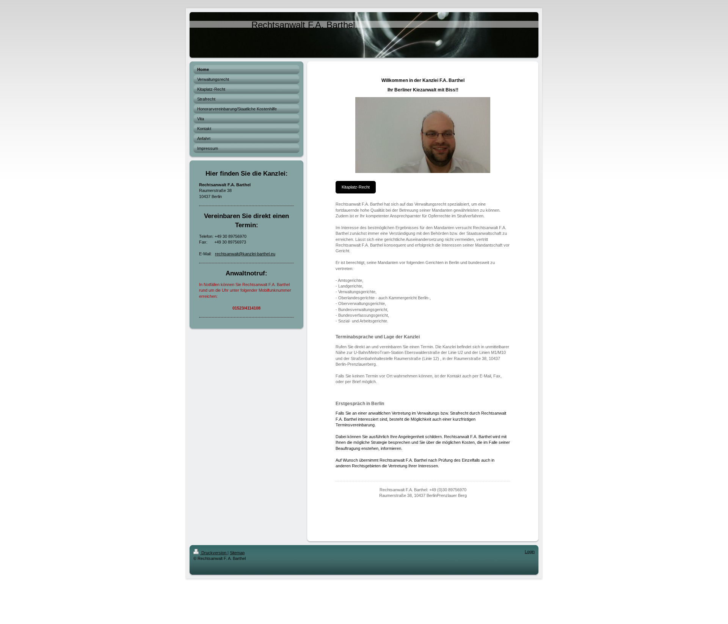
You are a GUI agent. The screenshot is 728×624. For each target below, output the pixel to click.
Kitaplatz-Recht (356, 187)
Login (530, 551)
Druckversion (214, 552)
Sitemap (237, 552)
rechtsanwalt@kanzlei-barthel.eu (245, 253)
